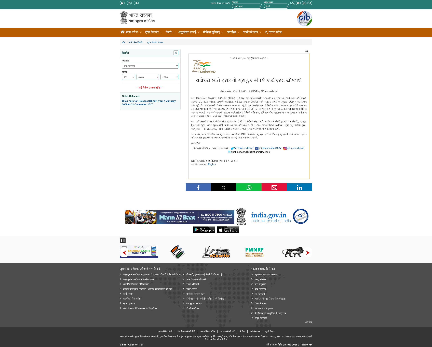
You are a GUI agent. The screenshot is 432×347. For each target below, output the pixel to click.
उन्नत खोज (274, 32)
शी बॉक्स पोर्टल (192, 308)
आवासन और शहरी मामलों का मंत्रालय (270, 298)
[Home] (122, 32)
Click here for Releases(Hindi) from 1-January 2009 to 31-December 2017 (149, 102)
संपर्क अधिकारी (192, 284)
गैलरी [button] (168, 32)
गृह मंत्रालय (260, 293)
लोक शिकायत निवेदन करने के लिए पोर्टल (140, 308)
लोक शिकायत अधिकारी (196, 279)
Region (235, 2)
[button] (292, 2)
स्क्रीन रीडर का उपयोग (220, 3)
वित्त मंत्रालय (260, 284)
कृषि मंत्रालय (260, 289)
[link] (179, 216)
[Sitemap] (304, 2)
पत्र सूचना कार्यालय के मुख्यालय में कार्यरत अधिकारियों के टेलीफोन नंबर (153, 274)
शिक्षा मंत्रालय (260, 303)
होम (123, 42)
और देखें (308, 322)
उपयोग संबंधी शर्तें (227, 331)
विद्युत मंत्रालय (261, 317)
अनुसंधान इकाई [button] (187, 32)
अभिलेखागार (255, 331)
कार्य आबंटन (128, 293)
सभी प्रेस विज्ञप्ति (136, 42)
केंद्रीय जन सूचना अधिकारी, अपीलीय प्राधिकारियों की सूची (147, 289)
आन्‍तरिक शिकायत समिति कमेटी (136, 284)
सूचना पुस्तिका (129, 303)
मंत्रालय (125, 60)
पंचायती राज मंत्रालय (264, 308)
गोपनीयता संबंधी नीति (186, 331)
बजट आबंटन (191, 289)
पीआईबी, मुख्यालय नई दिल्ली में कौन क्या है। (204, 274)
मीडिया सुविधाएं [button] (211, 32)
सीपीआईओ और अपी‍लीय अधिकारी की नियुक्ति (205, 298)
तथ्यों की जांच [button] (250, 32)
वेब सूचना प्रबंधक (193, 303)
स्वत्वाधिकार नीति (207, 331)
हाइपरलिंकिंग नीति (165, 331)
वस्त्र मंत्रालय (261, 279)
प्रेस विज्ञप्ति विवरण (155, 42)
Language (268, 2)
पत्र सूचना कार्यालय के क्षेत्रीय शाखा (138, 279)
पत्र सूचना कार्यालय (142, 20)
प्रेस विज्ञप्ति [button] (152, 32)
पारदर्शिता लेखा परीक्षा (132, 298)
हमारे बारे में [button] (132, 32)
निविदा (242, 331)
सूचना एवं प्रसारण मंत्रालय (266, 274)
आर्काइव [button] (231, 32)
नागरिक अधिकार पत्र (195, 293)
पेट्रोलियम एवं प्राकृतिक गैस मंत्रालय (270, 313)
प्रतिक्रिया (270, 331)
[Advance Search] (309, 2)
